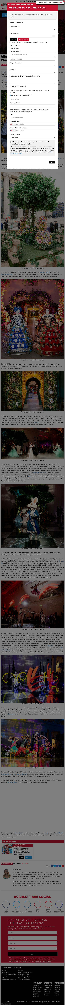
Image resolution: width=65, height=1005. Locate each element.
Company (14, 95)
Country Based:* (15, 134)
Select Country (15, 48)
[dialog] (6, 1004)
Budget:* (13, 69)
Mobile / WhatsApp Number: (19, 128)
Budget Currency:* (16, 63)
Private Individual (25, 95)
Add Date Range (23, 39)
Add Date (13, 39)
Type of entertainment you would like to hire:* (25, 76)
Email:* (12, 114)
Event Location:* (15, 51)
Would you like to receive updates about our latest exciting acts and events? (31, 143)
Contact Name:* (15, 103)
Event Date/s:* (14, 33)
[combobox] (13, 124)
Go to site (60, 2)
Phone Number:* (15, 121)
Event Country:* (15, 45)
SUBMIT (52, 162)
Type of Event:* (15, 26)
